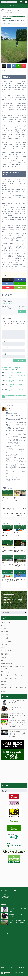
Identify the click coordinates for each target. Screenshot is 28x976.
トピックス (4, 647)
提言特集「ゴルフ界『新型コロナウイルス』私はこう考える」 (14, 396)
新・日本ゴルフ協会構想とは (16, 372)
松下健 (10, 23)
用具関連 (3, 684)
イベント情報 (4, 638)
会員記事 (3, 657)
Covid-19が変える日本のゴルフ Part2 (16, 385)
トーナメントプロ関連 (7, 650)
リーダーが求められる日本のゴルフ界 (17, 376)
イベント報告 (4, 635)
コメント (5, 329)
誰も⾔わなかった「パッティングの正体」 (17, 708)
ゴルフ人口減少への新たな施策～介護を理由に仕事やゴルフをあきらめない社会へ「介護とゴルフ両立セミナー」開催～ (13, 724)
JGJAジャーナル (5, 622)
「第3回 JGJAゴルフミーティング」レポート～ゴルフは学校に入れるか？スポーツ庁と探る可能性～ (17, 733)
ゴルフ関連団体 (5, 644)
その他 (3, 625)
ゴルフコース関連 (6, 641)
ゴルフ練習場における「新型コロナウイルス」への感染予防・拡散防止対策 (14, 509)
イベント (3, 628)
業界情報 (3, 681)
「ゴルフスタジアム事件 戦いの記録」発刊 (17, 701)
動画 (2, 660)
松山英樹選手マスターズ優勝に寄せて (11, 678)
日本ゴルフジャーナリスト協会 (13, 972)
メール (5, 347)
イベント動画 (4, 631)
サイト (4, 354)
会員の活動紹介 (5, 654)
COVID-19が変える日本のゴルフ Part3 (17, 380)
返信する (22, 311)
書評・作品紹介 (5, 672)
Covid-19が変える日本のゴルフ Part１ (17, 390)
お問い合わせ (21, 2)
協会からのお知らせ (6, 663)
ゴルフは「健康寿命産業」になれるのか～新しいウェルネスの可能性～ (17, 715)
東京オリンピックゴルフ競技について (11, 675)
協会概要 (3, 967)
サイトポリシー (11, 967)
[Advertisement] (12, 771)
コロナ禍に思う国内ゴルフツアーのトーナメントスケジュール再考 (13, 514)
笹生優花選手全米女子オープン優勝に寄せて (13, 687)
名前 (4, 341)
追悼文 (3, 691)
